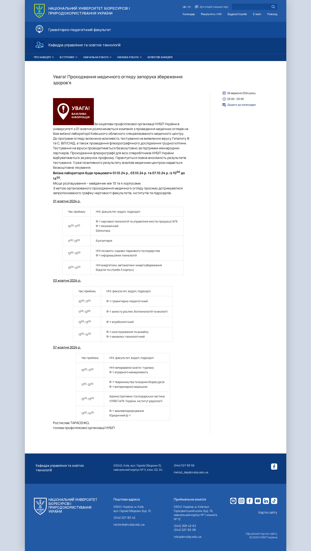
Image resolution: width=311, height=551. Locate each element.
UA (184, 7)
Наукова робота (128, 57)
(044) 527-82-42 (124, 518)
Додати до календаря (241, 105)
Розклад (272, 14)
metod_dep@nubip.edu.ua (191, 472)
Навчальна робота (96, 57)
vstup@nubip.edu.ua (187, 537)
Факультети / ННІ (211, 14)
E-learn (257, 14)
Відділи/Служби (237, 14)
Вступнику (67, 57)
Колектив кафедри (160, 57)
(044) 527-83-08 (185, 530)
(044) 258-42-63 (185, 526)
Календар (189, 14)
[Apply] (273, 7)
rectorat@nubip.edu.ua (129, 524)
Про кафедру (42, 57)
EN (189, 7)
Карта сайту (267, 512)
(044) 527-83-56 (184, 465)
